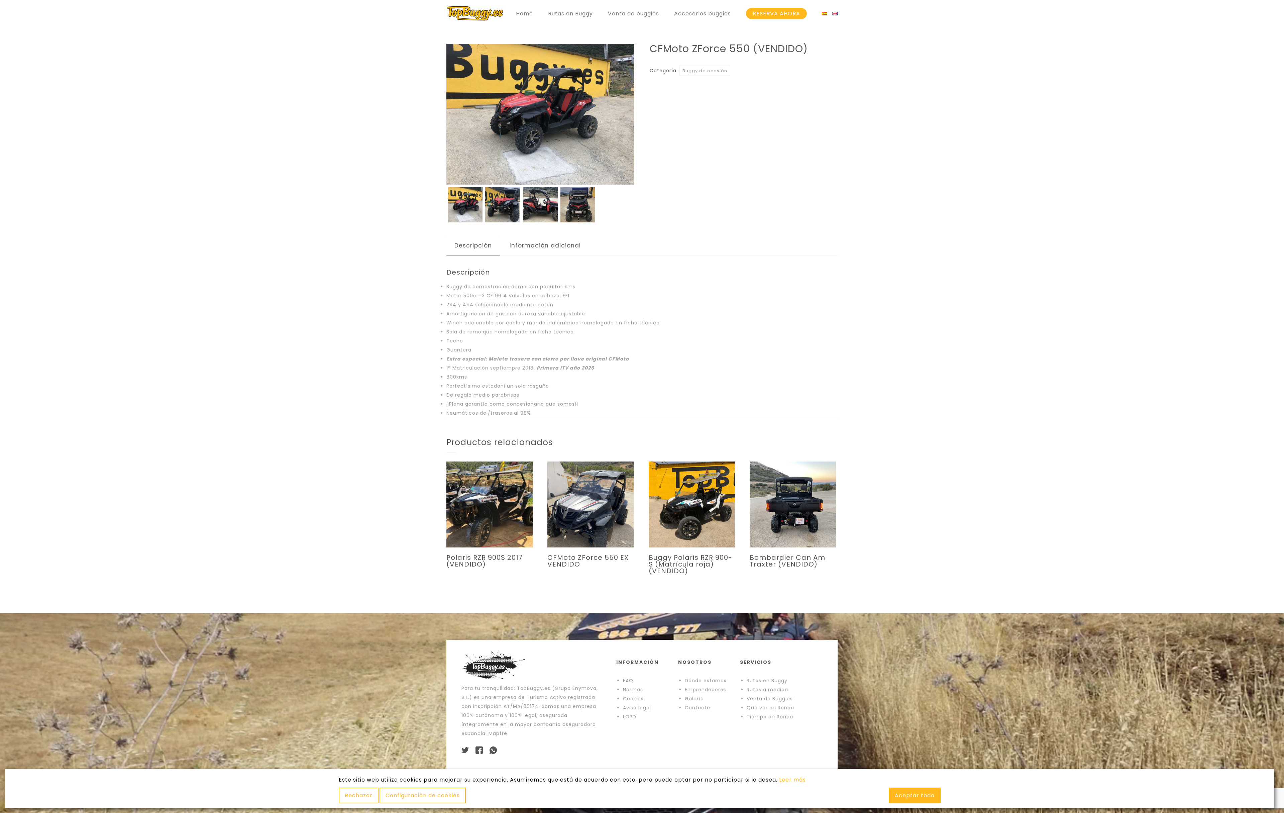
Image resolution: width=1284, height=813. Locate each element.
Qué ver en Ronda (770, 707)
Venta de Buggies (770, 698)
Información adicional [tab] (545, 245)
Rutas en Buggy (570, 13)
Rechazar (358, 795)
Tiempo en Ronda (770, 716)
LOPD (629, 716)
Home (524, 13)
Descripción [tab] (473, 245)
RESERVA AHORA (776, 13)
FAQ (628, 680)
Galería (694, 698)
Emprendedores (705, 689)
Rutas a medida (767, 689)
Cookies (633, 698)
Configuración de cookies (423, 795)
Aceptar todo (915, 795)
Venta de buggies (633, 13)
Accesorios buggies (702, 13)
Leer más (792, 780)
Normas (633, 689)
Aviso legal (637, 707)
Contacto (697, 707)
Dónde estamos (706, 680)
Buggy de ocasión (704, 71)
